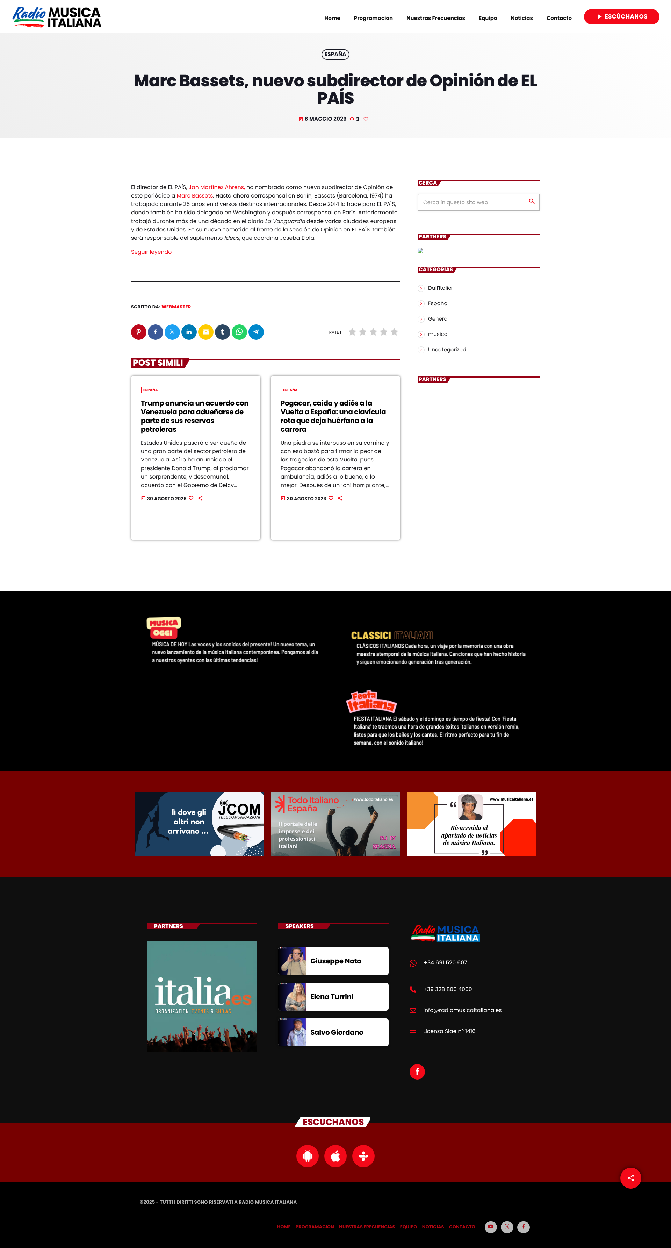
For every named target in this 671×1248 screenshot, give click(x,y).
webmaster (176, 306)
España (335, 54)
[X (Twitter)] (507, 1227)
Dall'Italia (440, 288)
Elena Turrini (331, 997)
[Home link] (56, 16)
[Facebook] (523, 1227)
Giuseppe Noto (335, 961)
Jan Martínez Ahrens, (217, 187)
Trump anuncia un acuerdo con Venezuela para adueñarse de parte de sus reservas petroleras (194, 416)
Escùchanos (622, 16)
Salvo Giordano (336, 1032)
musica (438, 334)
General (438, 319)
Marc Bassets (195, 196)
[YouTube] (491, 1227)
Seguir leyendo (151, 252)
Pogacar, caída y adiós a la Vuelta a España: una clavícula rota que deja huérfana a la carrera (333, 416)
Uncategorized (447, 349)
